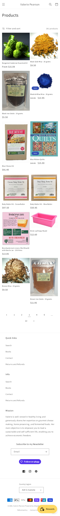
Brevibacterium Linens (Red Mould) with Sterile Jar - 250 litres (15, 249)
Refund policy (22, 510)
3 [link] (29, 315)
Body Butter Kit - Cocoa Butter (13, 204)
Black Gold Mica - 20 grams (40, 62)
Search (9, 345)
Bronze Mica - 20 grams (11, 286)
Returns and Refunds (15, 364)
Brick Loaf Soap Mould (38, 231)
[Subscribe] (46, 452)
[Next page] (34, 321)
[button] (3, 4)
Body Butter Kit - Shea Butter (41, 204)
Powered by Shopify (32, 506)
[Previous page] (7, 315)
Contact (9, 358)
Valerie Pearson (19, 506)
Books (8, 351)
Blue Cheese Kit (8, 166)
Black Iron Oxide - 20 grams (12, 113)
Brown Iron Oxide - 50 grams (41, 299)
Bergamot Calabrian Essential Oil (14, 63)
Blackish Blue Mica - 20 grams (41, 94)
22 (26, 321)
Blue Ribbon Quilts (37, 159)
